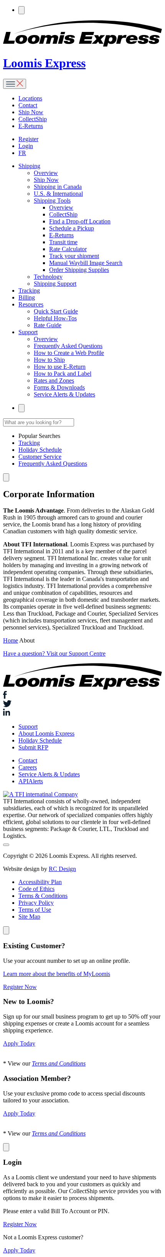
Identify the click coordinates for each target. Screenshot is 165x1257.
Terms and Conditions (59, 1063)
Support (28, 726)
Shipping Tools (52, 200)
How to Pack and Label (62, 373)
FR (22, 153)
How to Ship (49, 359)
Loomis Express (44, 63)
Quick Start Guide (56, 311)
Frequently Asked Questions (68, 346)
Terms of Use (34, 909)
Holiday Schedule (40, 449)
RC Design (62, 869)
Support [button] (28, 332)
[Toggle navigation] (14, 84)
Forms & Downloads (59, 387)
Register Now (20, 987)
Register (28, 139)
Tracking (29, 290)
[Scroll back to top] (6, 845)
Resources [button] (30, 304)
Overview (46, 173)
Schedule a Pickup (71, 228)
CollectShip (32, 119)
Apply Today (19, 1043)
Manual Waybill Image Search (85, 263)
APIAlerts (30, 781)
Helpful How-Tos (55, 318)
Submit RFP (33, 747)
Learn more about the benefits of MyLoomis (56, 974)
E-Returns (30, 126)
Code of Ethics (36, 889)
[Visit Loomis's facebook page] (82, 696)
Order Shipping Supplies (79, 269)
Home (10, 640)
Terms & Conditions (43, 895)
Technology (48, 276)
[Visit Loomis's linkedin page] (82, 713)
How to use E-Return (60, 366)
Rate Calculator (68, 249)
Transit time (63, 242)
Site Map (29, 916)
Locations (30, 98)
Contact (27, 105)
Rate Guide (47, 325)
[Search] (21, 10)
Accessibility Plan (40, 882)
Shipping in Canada (58, 186)
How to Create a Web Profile (69, 353)
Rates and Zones (54, 380)
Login (25, 146)
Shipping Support (55, 283)
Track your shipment (74, 256)
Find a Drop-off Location (80, 221)
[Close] (6, 930)
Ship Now (30, 112)
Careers (27, 767)
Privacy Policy (36, 902)
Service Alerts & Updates (64, 394)
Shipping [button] (29, 166)
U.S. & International (58, 193)
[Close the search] (6, 477)
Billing (26, 297)
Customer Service (39, 456)
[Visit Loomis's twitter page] (82, 704)
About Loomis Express (46, 733)
